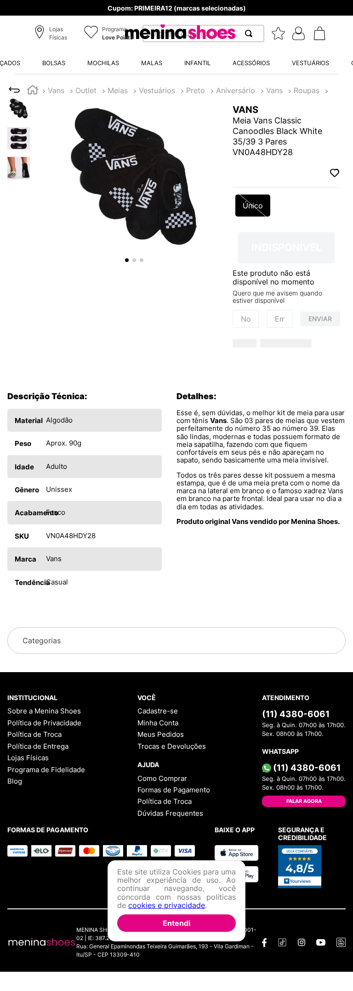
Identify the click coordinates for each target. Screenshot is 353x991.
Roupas (306, 90)
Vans (56, 90)
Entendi (176, 923)
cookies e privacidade (166, 905)
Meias (118, 90)
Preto (195, 90)
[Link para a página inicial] (32, 91)
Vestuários (157, 90)
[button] (52, 34)
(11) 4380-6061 (296, 713)
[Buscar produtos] (250, 33)
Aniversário (235, 90)
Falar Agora (304, 801)
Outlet (86, 90)
